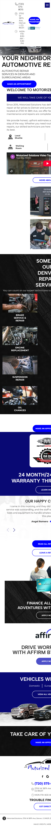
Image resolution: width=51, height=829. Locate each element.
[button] (14, 530)
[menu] (47, 5)
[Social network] (47, 777)
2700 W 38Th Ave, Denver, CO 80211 (22, 20)
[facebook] (42, 777)
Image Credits (40, 824)
